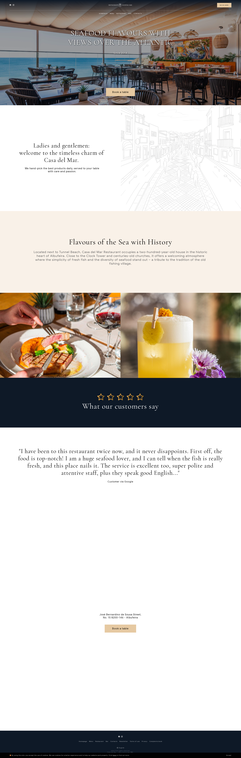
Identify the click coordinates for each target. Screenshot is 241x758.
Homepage (83, 741)
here (114, 755)
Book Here (224, 5)
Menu (91, 741)
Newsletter (123, 741)
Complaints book (155, 741)
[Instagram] (14, 5)
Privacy (144, 741)
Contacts (113, 741)
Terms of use (135, 741)
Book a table (120, 92)
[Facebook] (11, 5)
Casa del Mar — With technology (118, 752)
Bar (107, 741)
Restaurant (99, 741)
